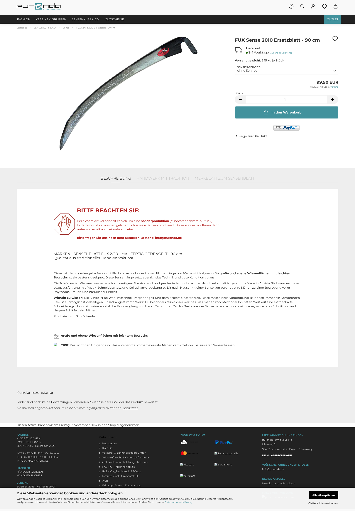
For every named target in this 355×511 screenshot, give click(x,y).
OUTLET (332, 19)
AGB (105, 480)
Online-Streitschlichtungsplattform (125, 462)
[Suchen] (302, 6)
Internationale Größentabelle (120, 476)
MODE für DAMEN (28, 438)
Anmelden (130, 408)
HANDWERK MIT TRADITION (163, 178)
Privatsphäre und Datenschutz (121, 485)
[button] (313, 6)
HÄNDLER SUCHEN (29, 475)
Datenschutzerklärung (178, 502)
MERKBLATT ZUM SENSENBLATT (225, 178)
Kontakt (107, 448)
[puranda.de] (40, 6)
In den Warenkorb (286, 112)
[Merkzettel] (324, 6)
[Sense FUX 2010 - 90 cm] (123, 97)
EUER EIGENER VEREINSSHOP (36, 486)
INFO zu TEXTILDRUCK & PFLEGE (38, 457)
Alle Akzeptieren (323, 495)
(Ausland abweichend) (281, 52)
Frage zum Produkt (253, 136)
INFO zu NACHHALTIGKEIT (34, 460)
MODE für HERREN (29, 442)
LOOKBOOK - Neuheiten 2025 (36, 445)
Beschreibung (116, 178)
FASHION (23, 19)
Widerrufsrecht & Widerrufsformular (125, 457)
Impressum (109, 443)
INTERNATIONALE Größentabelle (38, 453)
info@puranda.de (273, 469)
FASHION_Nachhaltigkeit (118, 466)
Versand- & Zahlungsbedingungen (124, 452)
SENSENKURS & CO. (85, 19)
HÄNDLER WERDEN (30, 471)
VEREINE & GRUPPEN (51, 19)
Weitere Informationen (323, 503)
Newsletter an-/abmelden (278, 483)
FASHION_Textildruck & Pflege (121, 471)
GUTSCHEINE (114, 19)
